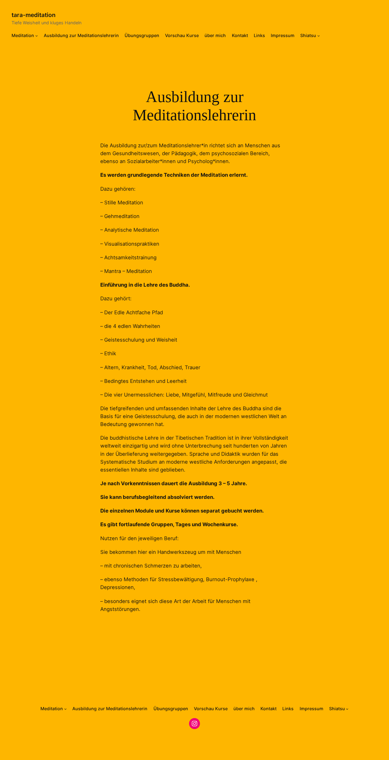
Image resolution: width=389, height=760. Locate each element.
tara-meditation (34, 15)
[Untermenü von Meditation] (36, 35)
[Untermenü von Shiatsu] (318, 35)
